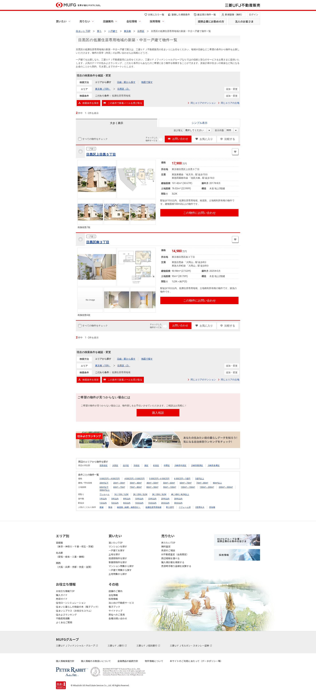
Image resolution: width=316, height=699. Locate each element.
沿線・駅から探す (126, 82)
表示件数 (221, 130)
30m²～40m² (136, 483)
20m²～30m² (119, 483)
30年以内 (178, 499)
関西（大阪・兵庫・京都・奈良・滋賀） (74, 564)
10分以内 (139, 503)
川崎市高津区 (197, 465)
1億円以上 (199, 478)
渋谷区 (137, 465)
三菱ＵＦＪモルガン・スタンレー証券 (190, 645)
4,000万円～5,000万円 (134, 478)
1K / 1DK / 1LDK (121, 494)
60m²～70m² (186, 483)
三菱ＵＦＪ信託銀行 (147, 645)
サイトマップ (115, 610)
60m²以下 (104, 487)
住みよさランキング (66, 614)
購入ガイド (61, 595)
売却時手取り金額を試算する (176, 566)
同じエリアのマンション (203, 103)
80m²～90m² (152, 487)
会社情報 (131, 21)
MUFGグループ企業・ (232, 540)
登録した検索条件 (180, 14)
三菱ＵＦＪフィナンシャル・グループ (75, 645)
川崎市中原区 (180, 465)
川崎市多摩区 (214, 465)
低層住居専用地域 (153, 507)
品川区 (126, 465)
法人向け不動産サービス (121, 602)
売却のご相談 (168, 550)
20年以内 (165, 499)
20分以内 (165, 503)
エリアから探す (103, 82)
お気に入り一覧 (156, 14)
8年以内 (126, 499)
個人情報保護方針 (65, 661)
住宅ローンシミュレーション (71, 602)
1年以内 (103, 499)
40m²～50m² (152, 483)
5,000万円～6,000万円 (159, 478)
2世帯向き (199, 507)
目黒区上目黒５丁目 (101, 154)
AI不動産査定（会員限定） (175, 554)
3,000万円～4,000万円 (110, 478)
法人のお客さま (244, 21)
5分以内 (114, 503)
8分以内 (126, 503)
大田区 (115, 465)
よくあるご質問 (64, 622)
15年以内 (152, 499)
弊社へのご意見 (117, 614)
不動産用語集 (63, 618)
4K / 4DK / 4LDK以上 (180, 494)
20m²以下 (104, 483)
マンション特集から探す (121, 566)
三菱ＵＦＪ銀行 (116, 645)
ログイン (253, 14)
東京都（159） (103, 89)
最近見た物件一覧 (206, 14)
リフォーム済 (185, 507)
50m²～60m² (169, 483)
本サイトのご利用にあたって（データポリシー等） (196, 661)
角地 (110, 507)
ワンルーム (104, 494)
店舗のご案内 (115, 591)
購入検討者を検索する (172, 562)
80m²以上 (217, 483)
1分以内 (103, 503)
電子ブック (114, 606)
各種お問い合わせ (118, 618)
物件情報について (154, 661)
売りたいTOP (168, 542)
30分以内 (178, 503)
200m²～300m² (226, 487)
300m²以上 (105, 490)
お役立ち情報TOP (65, 591)
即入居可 (170, 507)
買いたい (61, 21)
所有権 (212, 507)
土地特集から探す (118, 574)
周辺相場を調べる (170, 558)
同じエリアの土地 (230, 103)
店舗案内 (108, 21)
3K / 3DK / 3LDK (159, 494)
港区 (146, 465)
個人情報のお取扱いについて (96, 661)
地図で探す (147, 82)
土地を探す (114, 554)
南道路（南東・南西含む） (129, 507)
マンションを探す (118, 546)
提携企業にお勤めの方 (211, 21)
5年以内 (114, 499)
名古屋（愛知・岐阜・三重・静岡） (71, 554)
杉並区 (156, 465)
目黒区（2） (123, 89)
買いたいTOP (116, 542)
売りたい (84, 21)
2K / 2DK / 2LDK (140, 494)
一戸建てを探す (117, 550)
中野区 (167, 465)
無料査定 (166, 546)
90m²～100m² (169, 487)
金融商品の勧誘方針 (128, 661)
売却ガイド (61, 598)
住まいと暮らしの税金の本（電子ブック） (78, 606)
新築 (102, 507)
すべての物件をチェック (95, 139)
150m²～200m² (207, 487)
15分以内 (152, 503)
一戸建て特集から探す (120, 570)
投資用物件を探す (118, 558)
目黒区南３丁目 (97, 242)
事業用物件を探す (118, 562)
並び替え (180, 130)
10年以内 (139, 499)
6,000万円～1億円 (182, 478)
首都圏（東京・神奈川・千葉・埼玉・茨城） (75, 544)
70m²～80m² (202, 483)
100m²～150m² (188, 487)
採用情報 (155, 21)
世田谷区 (103, 465)
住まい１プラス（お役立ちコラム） (74, 610)
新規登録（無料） (234, 14)
